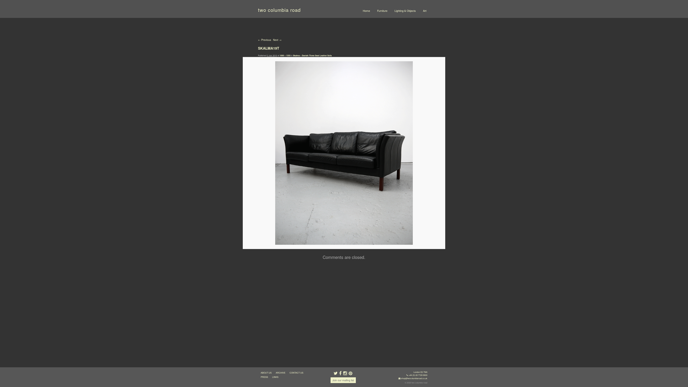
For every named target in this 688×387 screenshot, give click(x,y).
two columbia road (279, 9)
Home (366, 11)
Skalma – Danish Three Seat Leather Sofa (312, 55)
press (264, 376)
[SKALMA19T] (344, 153)
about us (266, 372)
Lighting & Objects (405, 11)
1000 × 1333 (285, 55)
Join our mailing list (343, 380)
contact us (296, 372)
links (275, 376)
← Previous (264, 40)
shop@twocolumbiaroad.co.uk (414, 378)
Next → (277, 40)
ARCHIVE (280, 372)
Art (424, 11)
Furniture (382, 11)
